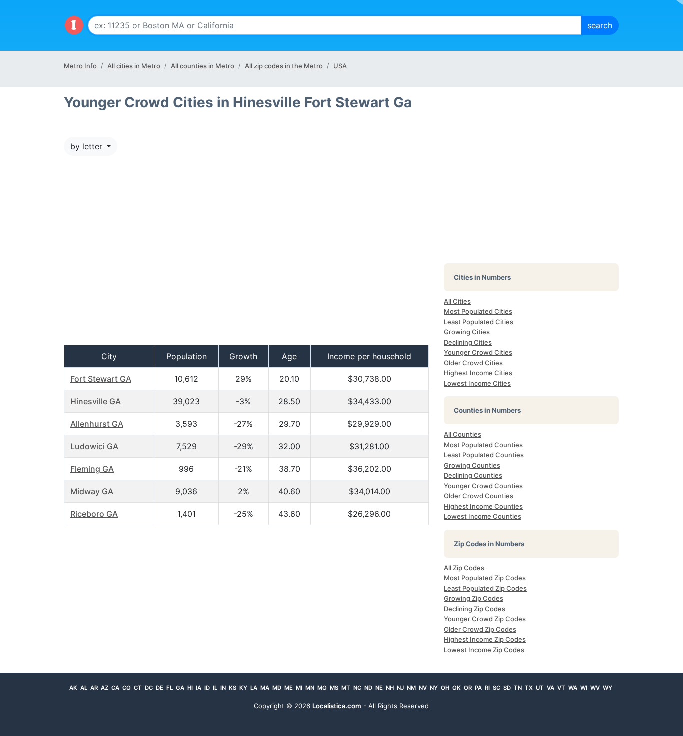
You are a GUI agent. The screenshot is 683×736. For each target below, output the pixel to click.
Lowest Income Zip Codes (484, 650)
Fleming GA (92, 469)
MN (310, 688)
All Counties (463, 434)
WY (607, 688)
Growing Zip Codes (474, 598)
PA (478, 688)
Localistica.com (337, 706)
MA (265, 688)
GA (180, 688)
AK (74, 688)
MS (334, 688)
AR (94, 688)
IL (215, 688)
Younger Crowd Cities (478, 352)
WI (584, 688)
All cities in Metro (134, 66)
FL (169, 688)
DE (160, 688)
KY (244, 688)
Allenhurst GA (97, 424)
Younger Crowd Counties (483, 486)
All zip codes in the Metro (284, 66)
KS (232, 688)
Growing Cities (467, 332)
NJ (400, 688)
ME (288, 688)
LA (254, 688)
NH (390, 688)
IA (199, 688)
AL (84, 688)
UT (540, 688)
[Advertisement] (246, 256)
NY (434, 688)
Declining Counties (473, 476)
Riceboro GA (94, 514)
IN (223, 688)
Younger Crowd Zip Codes (485, 619)
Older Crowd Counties (479, 496)
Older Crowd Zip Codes (480, 630)
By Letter (87, 147)
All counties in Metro (202, 66)
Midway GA (92, 491)
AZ (104, 688)
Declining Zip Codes (475, 609)
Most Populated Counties (483, 445)
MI (299, 688)
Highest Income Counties (483, 506)
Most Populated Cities (478, 312)
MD (277, 688)
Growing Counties (472, 466)
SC (496, 688)
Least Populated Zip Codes (485, 588)
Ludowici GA (94, 447)
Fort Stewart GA (101, 379)
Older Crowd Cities (473, 363)
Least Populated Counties (484, 455)
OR (468, 688)
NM (411, 688)
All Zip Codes (464, 568)
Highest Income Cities (478, 373)
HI (190, 688)
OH (445, 688)
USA (340, 66)
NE (379, 688)
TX (529, 688)
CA (116, 688)
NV (423, 688)
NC (358, 688)
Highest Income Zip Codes (485, 640)
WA (573, 688)
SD (507, 688)
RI (487, 688)
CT (138, 688)
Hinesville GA (95, 401)
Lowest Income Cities (477, 384)
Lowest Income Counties (483, 516)
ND (368, 688)
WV (595, 688)
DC (149, 688)
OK (456, 688)
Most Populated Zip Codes (485, 578)
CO (126, 688)
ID (207, 688)
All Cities (457, 302)
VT (562, 688)
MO (322, 688)
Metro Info (80, 66)
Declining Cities (468, 342)
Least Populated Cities (479, 322)
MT (346, 688)
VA (550, 688)
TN (518, 688)
